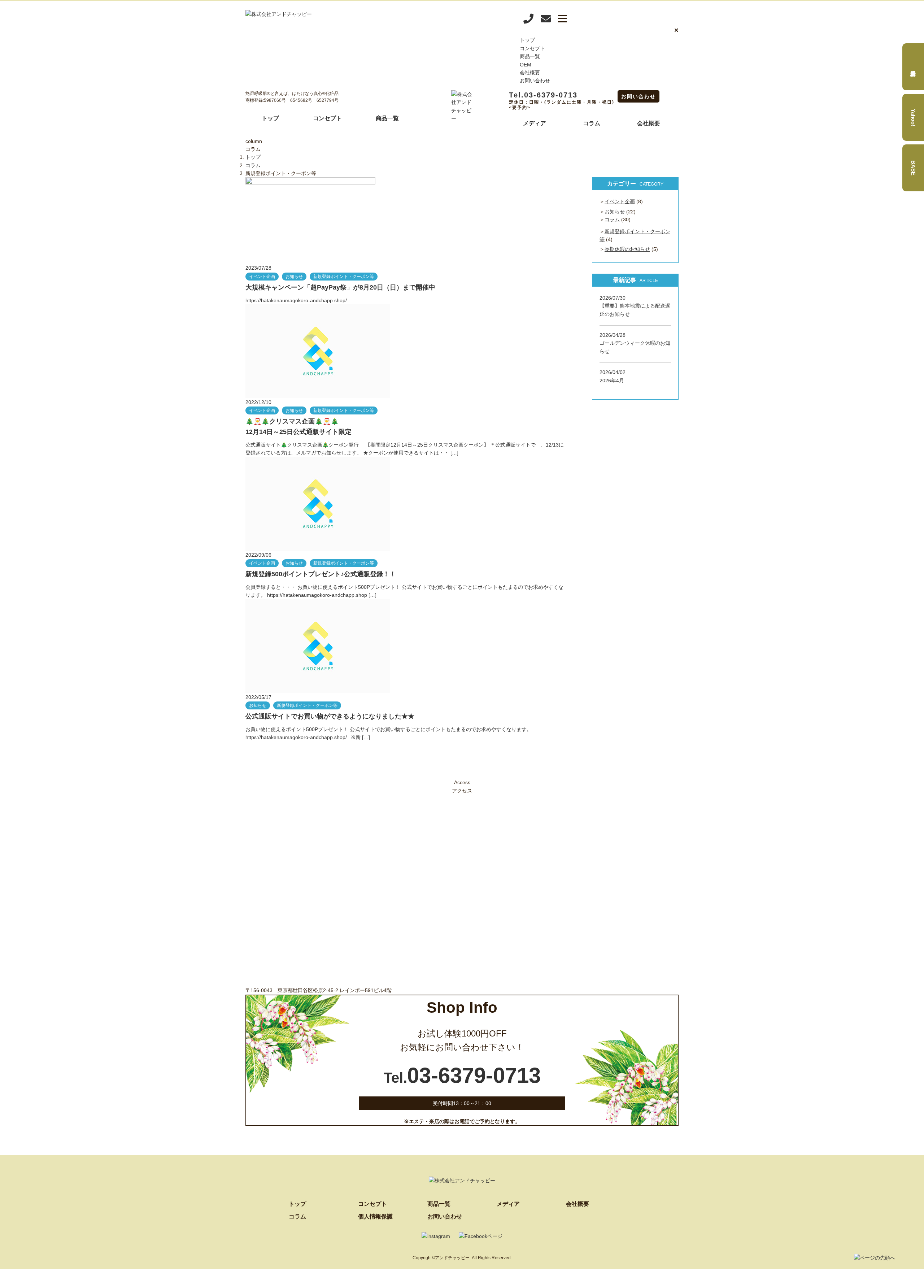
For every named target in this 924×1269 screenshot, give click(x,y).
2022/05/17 (258, 697)
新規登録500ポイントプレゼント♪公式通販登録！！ (320, 574)
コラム (591, 123)
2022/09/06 (258, 555)
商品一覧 (530, 56)
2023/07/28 (258, 268)
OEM (525, 65)
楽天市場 (913, 66)
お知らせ (294, 276)
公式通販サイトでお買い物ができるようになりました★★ (329, 716)
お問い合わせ (535, 80)
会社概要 (530, 72)
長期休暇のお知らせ (627, 249)
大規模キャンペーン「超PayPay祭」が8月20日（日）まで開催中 (340, 287)
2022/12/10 (258, 402)
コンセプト (532, 48)
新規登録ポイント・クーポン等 (343, 276)
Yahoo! (913, 117)
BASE (913, 167)
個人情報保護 (375, 1216)
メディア (534, 123)
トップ (527, 40)
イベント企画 (262, 276)
